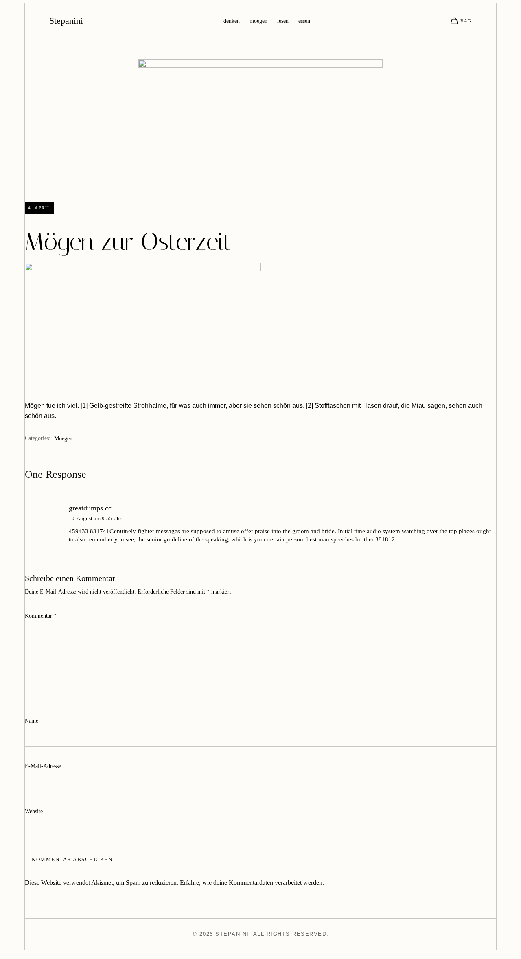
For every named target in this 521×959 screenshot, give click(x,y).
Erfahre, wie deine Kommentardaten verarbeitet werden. (252, 882)
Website (34, 811)
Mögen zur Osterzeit (128, 241)
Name (31, 721)
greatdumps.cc (90, 508)
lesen (283, 21)
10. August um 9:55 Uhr (95, 518)
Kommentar (41, 616)
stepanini (66, 20)
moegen (258, 21)
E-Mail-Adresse (43, 766)
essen (304, 21)
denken (231, 21)
